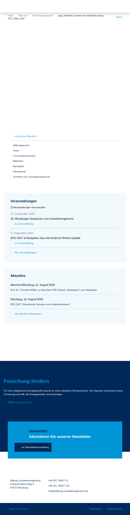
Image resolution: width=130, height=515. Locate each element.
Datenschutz (114, 508)
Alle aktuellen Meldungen (28, 313)
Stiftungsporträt (21, 145)
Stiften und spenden (20, 402)
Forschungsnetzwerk (42, 15)
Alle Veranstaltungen (26, 252)
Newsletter (18, 166)
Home (11, 15)
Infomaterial (19, 171)
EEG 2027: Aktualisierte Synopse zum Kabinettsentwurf (40, 304)
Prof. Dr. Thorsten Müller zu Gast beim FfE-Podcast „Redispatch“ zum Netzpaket (53, 290)
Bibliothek (18, 161)
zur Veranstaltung (24, 223)
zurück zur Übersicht (26, 136)
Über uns (23, 15)
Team (16, 150)
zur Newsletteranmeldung (35, 447)
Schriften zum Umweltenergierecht (31, 176)
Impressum (95, 508)
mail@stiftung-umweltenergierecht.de (68, 491)
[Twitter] (33, 509)
